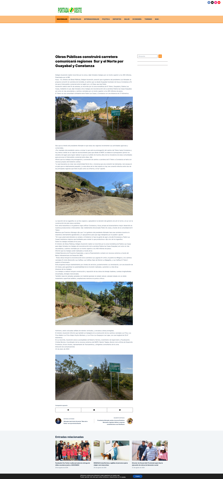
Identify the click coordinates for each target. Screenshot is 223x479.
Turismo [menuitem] (148, 19)
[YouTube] (219, 2)
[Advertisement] (111, 36)
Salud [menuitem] (127, 19)
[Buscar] (160, 56)
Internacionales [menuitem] (91, 19)
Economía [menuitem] (137, 19)
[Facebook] (208, 2)
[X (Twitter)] (212, 2)
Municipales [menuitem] (75, 19)
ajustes (124, 477)
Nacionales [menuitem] (62, 19)
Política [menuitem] (106, 19)
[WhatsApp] (120, 410)
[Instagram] (215, 2)
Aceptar (137, 476)
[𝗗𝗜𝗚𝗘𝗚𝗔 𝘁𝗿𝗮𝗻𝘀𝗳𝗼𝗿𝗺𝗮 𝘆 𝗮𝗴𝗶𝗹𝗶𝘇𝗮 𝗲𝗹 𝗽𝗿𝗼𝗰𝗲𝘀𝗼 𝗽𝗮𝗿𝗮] (111, 451)
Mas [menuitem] (157, 19)
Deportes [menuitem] (117, 19)
